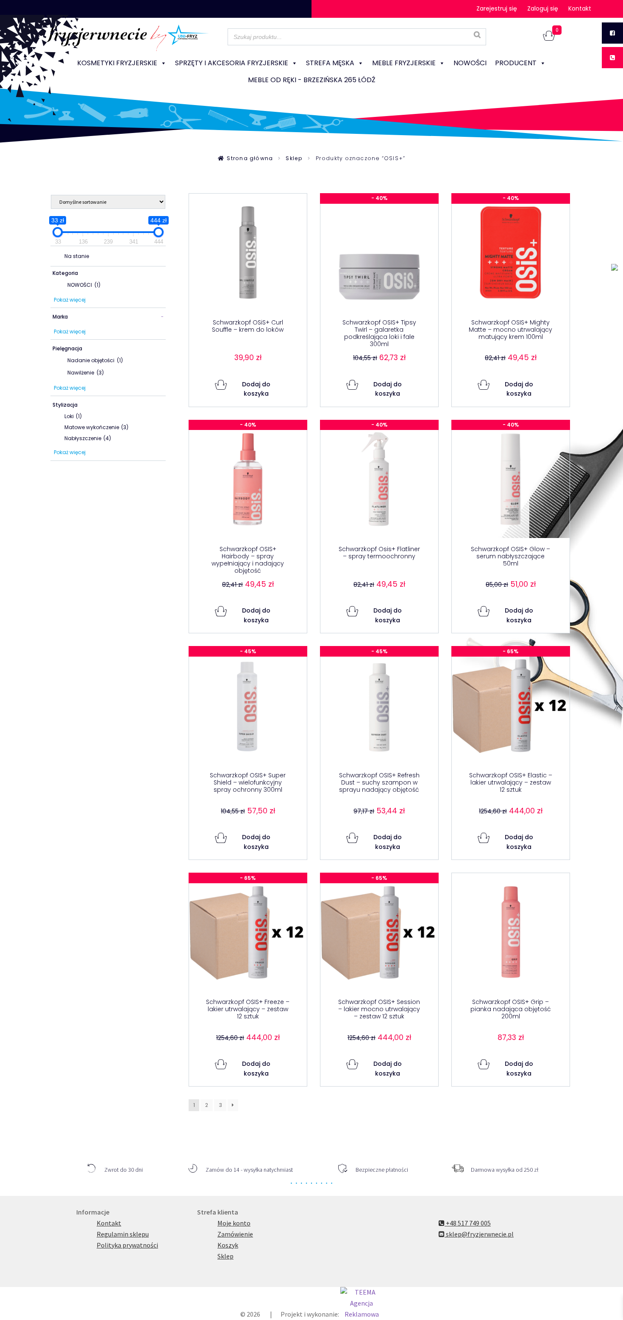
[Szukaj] (477, 35)
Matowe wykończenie (96, 427)
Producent (516, 63)
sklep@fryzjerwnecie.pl (479, 1234)
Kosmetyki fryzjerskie (117, 63)
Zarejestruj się (496, 8)
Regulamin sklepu (123, 1234)
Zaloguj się (542, 8)
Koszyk (227, 1245)
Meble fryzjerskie (404, 63)
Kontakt (579, 8)
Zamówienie (235, 1234)
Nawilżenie (85, 372)
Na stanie (76, 256)
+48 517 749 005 (468, 1223)
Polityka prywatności (127, 1245)
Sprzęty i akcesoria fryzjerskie (231, 63)
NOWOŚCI (470, 63)
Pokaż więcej (70, 299)
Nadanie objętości (95, 360)
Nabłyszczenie (87, 438)
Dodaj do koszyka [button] (256, 389)
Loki (73, 416)
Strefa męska (330, 63)
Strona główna (250, 158)
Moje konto (233, 1223)
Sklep (294, 158)
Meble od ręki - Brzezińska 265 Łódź (311, 80)
